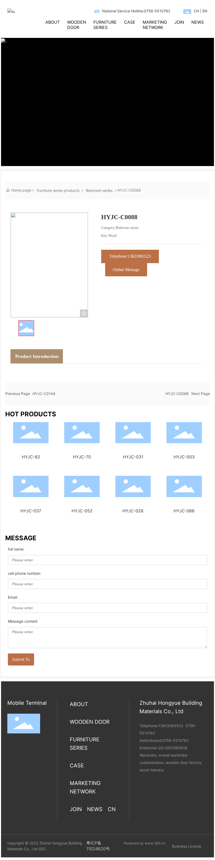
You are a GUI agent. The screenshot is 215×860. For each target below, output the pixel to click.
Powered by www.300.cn (144, 843)
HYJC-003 (184, 456)
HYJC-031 (133, 456)
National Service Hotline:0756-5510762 (136, 11)
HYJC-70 (82, 456)
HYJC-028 (132, 510)
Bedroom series (99, 190)
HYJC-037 (30, 510)
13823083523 (170, 725)
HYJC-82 (31, 456)
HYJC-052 (82, 510)
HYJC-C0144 (44, 393)
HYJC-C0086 (177, 393)
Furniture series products (58, 190)
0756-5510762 (175, 740)
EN (204, 11)
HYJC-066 (184, 510)
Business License (186, 846)
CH (196, 11)
